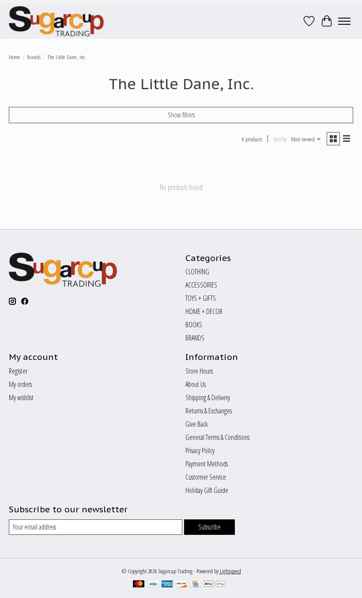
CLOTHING (197, 271)
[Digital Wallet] (215, 584)
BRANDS (194, 338)
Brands (34, 57)
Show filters (181, 115)
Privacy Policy (200, 450)
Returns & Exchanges (208, 411)
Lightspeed (230, 571)
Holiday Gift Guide (206, 490)
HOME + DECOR (203, 311)
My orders (20, 384)
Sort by (280, 139)
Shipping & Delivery (207, 397)
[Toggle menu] (344, 21)
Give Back (196, 424)
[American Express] (167, 584)
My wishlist (21, 397)
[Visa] (153, 584)
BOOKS (193, 324)
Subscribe (209, 527)
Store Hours (199, 371)
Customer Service (205, 477)
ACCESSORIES (201, 285)
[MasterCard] (138, 584)
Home (14, 57)
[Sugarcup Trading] (56, 21)
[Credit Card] (195, 584)
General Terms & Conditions (217, 437)
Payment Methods (206, 464)
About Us (195, 384)
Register (18, 371)
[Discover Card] (181, 584)
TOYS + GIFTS (200, 298)
